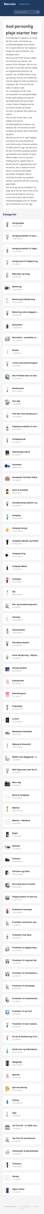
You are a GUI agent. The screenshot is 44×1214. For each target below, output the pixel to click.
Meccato (10, 4)
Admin (22, 1209)
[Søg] (38, 12)
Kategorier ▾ (25, 4)
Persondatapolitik (24, 1206)
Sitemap (35, 1206)
